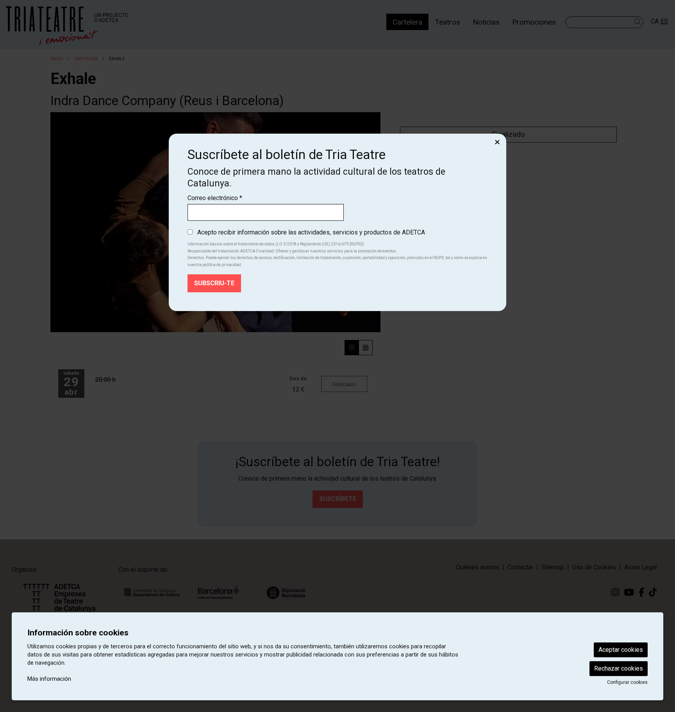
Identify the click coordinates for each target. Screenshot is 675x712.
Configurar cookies (627, 682)
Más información (49, 678)
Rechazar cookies (618, 668)
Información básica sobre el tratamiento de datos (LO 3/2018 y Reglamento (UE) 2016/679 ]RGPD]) (276, 244)
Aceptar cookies (620, 649)
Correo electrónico (215, 198)
